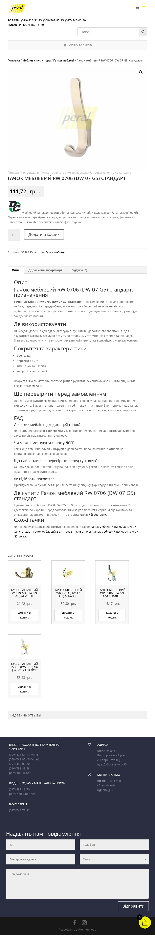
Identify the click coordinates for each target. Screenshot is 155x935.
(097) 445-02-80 (75, 20)
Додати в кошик (44, 234)
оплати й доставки (93, 514)
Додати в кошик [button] (24, 615)
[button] (141, 72)
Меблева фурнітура (36, 60)
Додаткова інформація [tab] (45, 270)
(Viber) (34, 755)
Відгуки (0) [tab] (79, 270)
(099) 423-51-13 (31, 20)
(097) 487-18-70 (33, 25)
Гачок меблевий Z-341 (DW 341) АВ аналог (62, 531)
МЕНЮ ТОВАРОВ (80, 45)
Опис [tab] (15, 270)
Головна (14, 60)
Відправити (133, 906)
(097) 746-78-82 (19, 810)
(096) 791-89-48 (19, 768)
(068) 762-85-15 (53, 20)
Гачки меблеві (63, 60)
